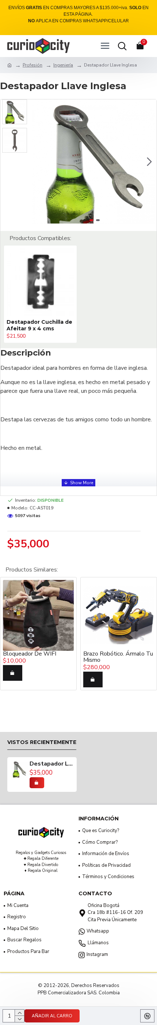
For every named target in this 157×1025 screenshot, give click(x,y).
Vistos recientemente (41, 742)
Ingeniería (63, 65)
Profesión (32, 65)
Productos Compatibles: (40, 238)
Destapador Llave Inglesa (51, 764)
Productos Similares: (31, 570)
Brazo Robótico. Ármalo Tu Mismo (118, 657)
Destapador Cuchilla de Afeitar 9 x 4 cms (39, 325)
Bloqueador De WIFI (29, 654)
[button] (39, 161)
